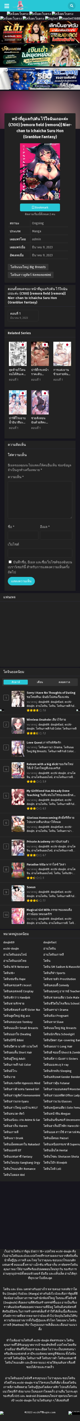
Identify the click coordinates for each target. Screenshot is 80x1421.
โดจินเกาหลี (69, 728)
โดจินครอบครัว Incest (17, 985)
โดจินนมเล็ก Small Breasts (20, 1028)
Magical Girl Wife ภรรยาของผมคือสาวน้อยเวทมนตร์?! (49, 912)
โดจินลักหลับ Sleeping (57, 1071)
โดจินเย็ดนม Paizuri (55, 1138)
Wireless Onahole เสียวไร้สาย (46, 720)
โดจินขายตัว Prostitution (59, 979)
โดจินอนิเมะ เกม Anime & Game (23, 1120)
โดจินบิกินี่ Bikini (13, 1040)
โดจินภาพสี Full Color (48, 728)
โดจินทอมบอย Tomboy (17, 1022)
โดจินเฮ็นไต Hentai (55, 1150)
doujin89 (43, 701)
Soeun (31, 887)
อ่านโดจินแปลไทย (14, 960)
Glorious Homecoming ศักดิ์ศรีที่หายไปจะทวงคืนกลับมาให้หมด (50, 820)
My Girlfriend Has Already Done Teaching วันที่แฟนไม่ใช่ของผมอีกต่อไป (51, 793)
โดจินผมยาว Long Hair (57, 1046)
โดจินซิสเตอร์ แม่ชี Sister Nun (22, 1009)
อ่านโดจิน (41, 705)
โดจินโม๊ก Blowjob (55, 1162)
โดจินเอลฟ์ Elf (12, 1150)
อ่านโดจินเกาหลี (63, 777)
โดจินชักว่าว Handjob (16, 997)
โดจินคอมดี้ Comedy (56, 985)
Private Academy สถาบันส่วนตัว (48, 841)
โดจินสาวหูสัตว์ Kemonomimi (30, 275)
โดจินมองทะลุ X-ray (55, 1064)
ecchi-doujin (58, 773)
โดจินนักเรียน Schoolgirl (59, 1034)
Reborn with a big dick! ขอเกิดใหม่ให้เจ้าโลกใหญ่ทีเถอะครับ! (50, 766)
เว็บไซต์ (13, 544)
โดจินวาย (9, 1077)
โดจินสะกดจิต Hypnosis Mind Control (27, 1083)
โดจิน (52, 705)
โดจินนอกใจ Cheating (17, 1034)
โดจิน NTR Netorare (16, 966)
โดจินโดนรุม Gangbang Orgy (21, 1162)
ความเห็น (16, 477)
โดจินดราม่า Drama (50, 747)
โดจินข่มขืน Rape (14, 979)
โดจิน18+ (67, 873)
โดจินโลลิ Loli (52, 1168)
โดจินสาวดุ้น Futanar (56, 1083)
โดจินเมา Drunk (13, 1138)
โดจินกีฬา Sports (54, 973)
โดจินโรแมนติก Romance (19, 1168)
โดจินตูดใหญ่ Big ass (16, 1015)
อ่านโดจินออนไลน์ (41, 777)
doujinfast (57, 701)
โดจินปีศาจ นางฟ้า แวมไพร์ (20, 1046)
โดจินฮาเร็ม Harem (15, 1126)
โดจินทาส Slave (53, 1022)
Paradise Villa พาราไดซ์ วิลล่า (46, 864)
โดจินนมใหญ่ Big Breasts (28, 267)
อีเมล (45, 527)
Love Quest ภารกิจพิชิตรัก (44, 742)
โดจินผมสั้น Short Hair (17, 1052)
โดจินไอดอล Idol (14, 1174)
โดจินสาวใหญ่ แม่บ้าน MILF (20, 1107)
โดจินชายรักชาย (13, 1003)
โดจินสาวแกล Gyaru (16, 1101)
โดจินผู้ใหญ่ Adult (14, 1058)
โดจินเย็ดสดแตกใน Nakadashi (22, 1144)
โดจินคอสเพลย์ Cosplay (18, 991)
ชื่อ (11, 527)
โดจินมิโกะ (10, 1071)
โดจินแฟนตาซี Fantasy (17, 1156)
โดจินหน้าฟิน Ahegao (56, 1113)
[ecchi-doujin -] (20, 8)
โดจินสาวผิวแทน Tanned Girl (21, 1089)
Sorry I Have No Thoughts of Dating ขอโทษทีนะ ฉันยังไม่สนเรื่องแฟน (51, 695)
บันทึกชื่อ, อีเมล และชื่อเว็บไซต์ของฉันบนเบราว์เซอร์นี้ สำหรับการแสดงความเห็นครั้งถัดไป (40, 567)
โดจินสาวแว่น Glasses (57, 1101)
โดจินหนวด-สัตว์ (13, 1113)
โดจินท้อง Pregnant (55, 1015)
